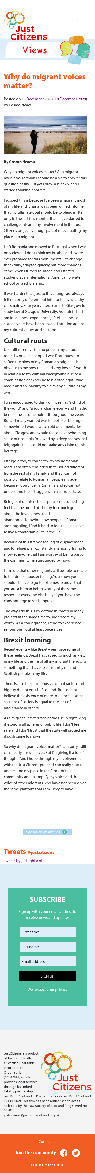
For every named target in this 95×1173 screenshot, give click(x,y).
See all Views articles (43, 831)
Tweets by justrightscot (23, 860)
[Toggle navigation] (84, 25)
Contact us (47, 1141)
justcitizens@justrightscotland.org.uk (32, 1114)
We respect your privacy (48, 989)
